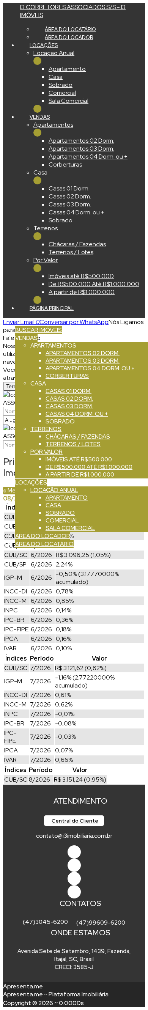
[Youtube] (74, 865)
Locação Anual (53, 53)
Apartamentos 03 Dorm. (81, 149)
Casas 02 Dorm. (70, 196)
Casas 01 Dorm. (69, 188)
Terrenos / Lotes (71, 252)
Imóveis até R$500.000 (81, 276)
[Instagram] (74, 891)
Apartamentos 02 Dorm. (81, 141)
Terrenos (45, 228)
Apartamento (67, 69)
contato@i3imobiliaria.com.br (74, 836)
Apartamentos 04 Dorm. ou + (88, 156)
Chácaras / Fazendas (77, 244)
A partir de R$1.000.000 (82, 292)
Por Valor (45, 260)
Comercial (62, 93)
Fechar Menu (37, 109)
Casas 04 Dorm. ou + (76, 212)
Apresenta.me (23, 986)
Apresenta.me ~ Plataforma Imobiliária (56, 994)
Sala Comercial (68, 101)
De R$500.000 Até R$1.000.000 (94, 284)
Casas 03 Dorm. (70, 204)
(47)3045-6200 (45, 922)
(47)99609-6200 (100, 923)
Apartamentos (53, 125)
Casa (56, 77)
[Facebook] (74, 852)
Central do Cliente (75, 820)
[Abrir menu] (2, 322)
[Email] (74, 878)
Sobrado (60, 85)
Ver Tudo (37, 61)
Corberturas (65, 164)
